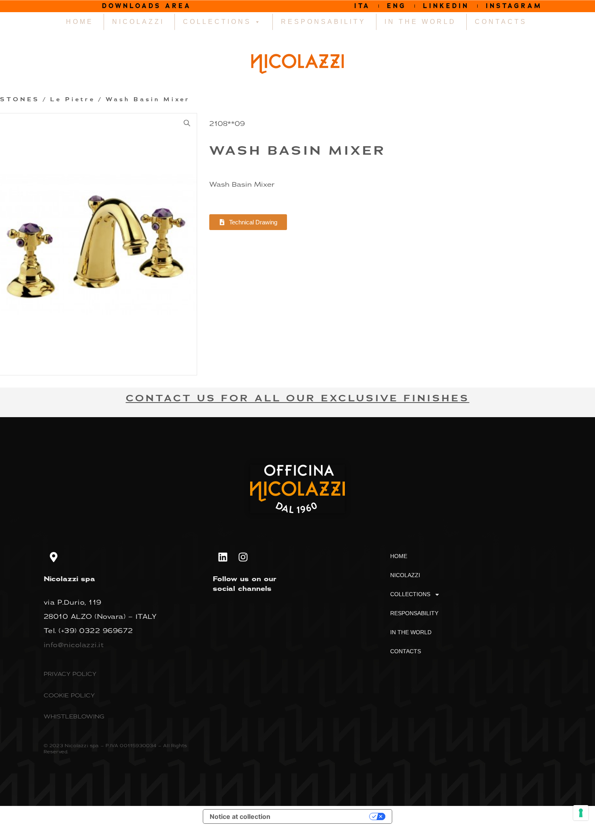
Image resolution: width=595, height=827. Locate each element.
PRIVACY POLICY (70, 673)
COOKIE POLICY (69, 695)
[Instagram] (243, 557)
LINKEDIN (446, 6)
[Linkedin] (223, 557)
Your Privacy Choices (324, 816)
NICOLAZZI (138, 21)
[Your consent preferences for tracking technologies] (581, 813)
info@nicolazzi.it (74, 645)
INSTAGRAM (514, 6)
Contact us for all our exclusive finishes (298, 398)
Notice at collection (240, 816)
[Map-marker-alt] (54, 557)
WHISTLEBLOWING (74, 716)
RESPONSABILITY (323, 21)
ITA (362, 6)
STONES (20, 99)
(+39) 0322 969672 (96, 631)
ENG (396, 6)
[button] (187, 123)
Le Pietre (72, 99)
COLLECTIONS (217, 21)
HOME (80, 21)
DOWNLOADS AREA (146, 6)
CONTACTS (501, 21)
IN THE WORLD (420, 21)
